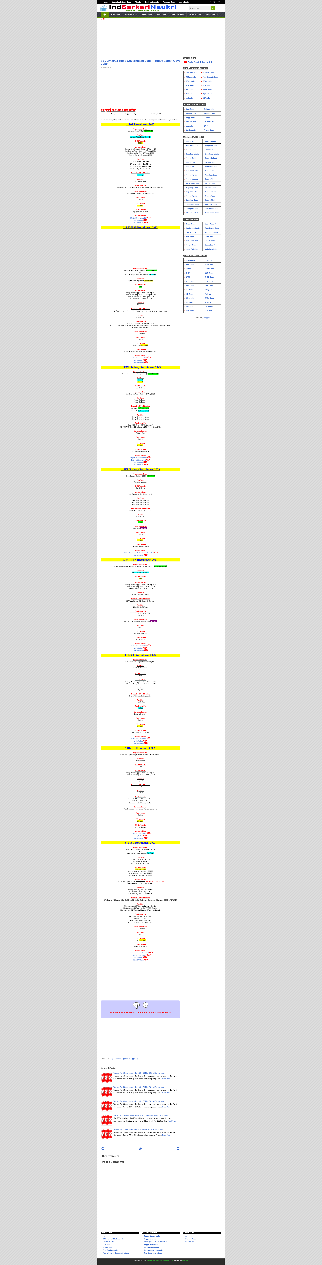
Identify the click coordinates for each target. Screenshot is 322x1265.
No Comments (106, 67)
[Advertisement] (140, 39)
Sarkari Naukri (212, 15)
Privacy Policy (191, 1239)
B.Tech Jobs (107, 1247)
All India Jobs (195, 15)
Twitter (127, 1059)
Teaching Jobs (169, 2)
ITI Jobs (138, 2)
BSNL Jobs (190, 298)
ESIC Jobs (190, 286)
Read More (166, 1079)
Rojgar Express (150, 1239)
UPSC (188, 277)
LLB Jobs (106, 1244)
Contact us (189, 1242)
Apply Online (138, 220)
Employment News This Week (155, 1242)
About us (188, 1236)
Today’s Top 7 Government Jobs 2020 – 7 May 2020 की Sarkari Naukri (139, 1129)
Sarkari (188, 269)
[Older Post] (178, 1148)
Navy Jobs (190, 311)
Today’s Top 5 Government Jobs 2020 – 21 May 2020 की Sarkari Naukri (139, 1087)
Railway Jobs (131, 15)
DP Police (209, 307)
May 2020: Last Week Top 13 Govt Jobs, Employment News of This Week (140, 1115)
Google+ (137, 1059)
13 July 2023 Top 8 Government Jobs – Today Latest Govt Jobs (140, 62)
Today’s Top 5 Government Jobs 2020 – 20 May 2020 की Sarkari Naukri (139, 1073)
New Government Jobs (153, 1253)
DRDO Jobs (209, 269)
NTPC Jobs (190, 281)
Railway (208, 294)
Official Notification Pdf (138, 218)
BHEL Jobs (209, 277)
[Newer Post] (103, 1148)
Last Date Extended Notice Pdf (138, 953)
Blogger (207, 317)
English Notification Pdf (138, 458)
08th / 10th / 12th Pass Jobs (113, 1239)
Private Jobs (147, 15)
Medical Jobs (184, 2)
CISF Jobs (209, 281)
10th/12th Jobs (177, 15)
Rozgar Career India (152, 1236)
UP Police (189, 307)
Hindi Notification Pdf (138, 460)
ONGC (188, 273)
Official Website (138, 223)
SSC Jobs (209, 273)
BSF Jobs (189, 302)
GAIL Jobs (209, 286)
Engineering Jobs (152, 2)
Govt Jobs (115, 15)
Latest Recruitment (151, 1247)
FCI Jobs (189, 290)
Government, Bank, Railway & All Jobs (160, 1260)
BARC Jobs (209, 298)
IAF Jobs (189, 294)
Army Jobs (209, 290)
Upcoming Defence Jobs (121, 2)
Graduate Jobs (108, 1242)
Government (190, 260)
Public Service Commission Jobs (116, 1253)
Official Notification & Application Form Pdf (138, 553)
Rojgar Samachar (151, 1244)
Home (105, 2)
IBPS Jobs (209, 265)
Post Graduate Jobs (110, 1250)
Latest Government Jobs (153, 1250)
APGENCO (209, 302)
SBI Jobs (208, 260)
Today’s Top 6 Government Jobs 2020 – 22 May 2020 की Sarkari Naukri (139, 1101)
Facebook (117, 1059)
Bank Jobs (161, 15)
